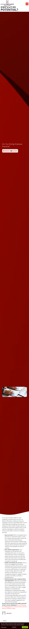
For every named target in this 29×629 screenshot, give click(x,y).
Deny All (14, 627)
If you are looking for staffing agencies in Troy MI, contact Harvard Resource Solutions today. (14, 606)
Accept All (25, 627)
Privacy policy (3, 627)
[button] (27, 4)
